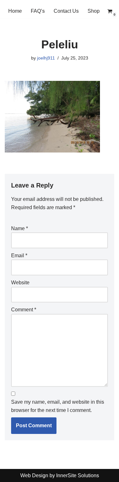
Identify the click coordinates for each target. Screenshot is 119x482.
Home (15, 11)
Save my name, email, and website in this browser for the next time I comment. (57, 406)
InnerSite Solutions (77, 475)
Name (19, 228)
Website (20, 282)
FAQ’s (38, 11)
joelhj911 (46, 57)
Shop (94, 11)
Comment (23, 309)
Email (19, 255)
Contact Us (66, 11)
